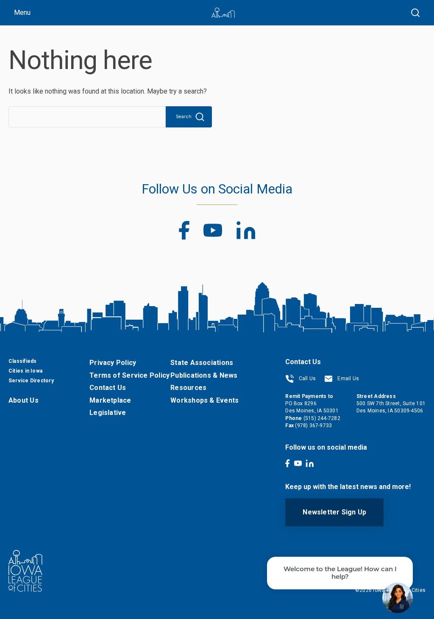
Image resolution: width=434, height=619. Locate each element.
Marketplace (110, 400)
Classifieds (22, 361)
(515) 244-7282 (321, 418)
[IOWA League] (223, 13)
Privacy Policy (112, 363)
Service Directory (31, 381)
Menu (22, 12)
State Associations (201, 363)
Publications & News (203, 375)
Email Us (347, 378)
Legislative (107, 413)
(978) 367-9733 (313, 425)
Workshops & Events (204, 400)
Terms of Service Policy (129, 375)
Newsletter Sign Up (334, 512)
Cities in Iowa (25, 371)
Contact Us (107, 388)
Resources (188, 388)
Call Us (306, 378)
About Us (23, 400)
